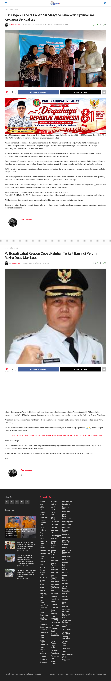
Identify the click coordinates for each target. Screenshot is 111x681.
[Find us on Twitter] (12, 502)
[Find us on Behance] (22, 502)
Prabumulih (66, 556)
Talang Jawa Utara (66, 625)
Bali (41, 510)
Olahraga (54, 628)
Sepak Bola (66, 591)
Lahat (55, 25)
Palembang (55, 656)
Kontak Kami (90, 674)
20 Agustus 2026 (23, 566)
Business (43, 530)
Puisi (64, 565)
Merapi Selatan (53, 546)
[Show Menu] (6, 3)
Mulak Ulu (54, 572)
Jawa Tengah (42, 601)
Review (64, 575)
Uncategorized (67, 654)
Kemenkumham (45, 627)
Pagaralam (55, 650)
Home (6, 10)
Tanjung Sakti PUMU (66, 637)
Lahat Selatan (53, 513)
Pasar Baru (66, 511)
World (64, 657)
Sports (64, 596)
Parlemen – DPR (66, 508)
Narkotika (54, 593)
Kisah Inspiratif (43, 648)
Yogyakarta (66, 660)
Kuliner (53, 504)
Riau (63, 578)
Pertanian (65, 534)
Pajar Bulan (55, 653)
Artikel (42, 507)
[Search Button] (105, 3)
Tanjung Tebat (65, 642)
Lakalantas (55, 522)
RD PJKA (65, 572)
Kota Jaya (43, 662)
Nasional (54, 596)
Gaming (42, 570)
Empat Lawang (42, 546)
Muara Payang (53, 564)
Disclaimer (69, 674)
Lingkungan (55, 530)
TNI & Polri (66, 648)
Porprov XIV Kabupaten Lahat (66, 552)
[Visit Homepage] (55, 3)
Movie (53, 558)
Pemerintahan (67, 524)
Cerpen (42, 533)
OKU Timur (55, 625)
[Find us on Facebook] (7, 502)
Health (42, 585)
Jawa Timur (44, 605)
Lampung (54, 524)
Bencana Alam (43, 523)
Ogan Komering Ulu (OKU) (54, 618)
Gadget (42, 567)
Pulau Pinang (64, 568)
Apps (41, 504)
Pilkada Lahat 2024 (66, 541)
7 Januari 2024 (27, 263)
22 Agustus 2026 (12, 536)
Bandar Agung (42, 513)
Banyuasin (43, 520)
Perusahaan (66, 537)
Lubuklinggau (56, 536)
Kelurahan (43, 624)
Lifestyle (54, 527)
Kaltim (42, 612)
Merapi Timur (53, 551)
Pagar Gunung (53, 646)
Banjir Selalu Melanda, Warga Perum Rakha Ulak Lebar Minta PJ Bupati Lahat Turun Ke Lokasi (57, 435)
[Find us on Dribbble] (27, 502)
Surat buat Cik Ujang (66, 610)
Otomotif (54, 638)
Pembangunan (67, 522)
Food (41, 564)
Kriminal (54, 501)
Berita (42, 527)
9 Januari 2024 (27, 25)
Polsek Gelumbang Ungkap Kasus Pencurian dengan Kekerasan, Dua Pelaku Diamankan (20, 531)
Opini (53, 631)
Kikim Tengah (42, 641)
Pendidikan (66, 527)
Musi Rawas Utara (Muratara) (55, 586)
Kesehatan (48, 25)
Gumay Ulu (43, 577)
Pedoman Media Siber (26, 674)
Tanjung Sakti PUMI (66, 633)
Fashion (42, 559)
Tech (64, 646)
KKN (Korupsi (43, 652)
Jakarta (42, 590)
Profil (64, 559)
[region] (55, 116)
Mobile (53, 555)
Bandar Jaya (44, 517)
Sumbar (65, 607)
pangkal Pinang (54, 662)
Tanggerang (66, 629)
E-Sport (42, 538)
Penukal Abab (65, 531)
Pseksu (65, 562)
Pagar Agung (53, 642)
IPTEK (42, 587)
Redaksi (51, 674)
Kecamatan (44, 615)
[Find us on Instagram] (17, 502)
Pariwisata (66, 504)
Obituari (54, 604)
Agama (42, 501)
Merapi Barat (53, 542)
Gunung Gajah (42, 581)
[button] (7, 116)
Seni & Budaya (65, 587)
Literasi (53, 533)
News (53, 602)
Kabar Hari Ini (14, 10)
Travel (64, 651)
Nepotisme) (55, 599)
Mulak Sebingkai (54, 568)
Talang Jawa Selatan (66, 621)
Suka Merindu (65, 603)
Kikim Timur (44, 644)
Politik (64, 547)
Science (65, 583)
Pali (52, 659)
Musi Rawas (55, 581)
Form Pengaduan (101, 674)
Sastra (64, 581)
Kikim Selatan (42, 636)
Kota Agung (44, 656)
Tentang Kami (79, 674)
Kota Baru (43, 659)
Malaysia (54, 538)
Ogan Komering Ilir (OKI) (54, 611)
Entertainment (45, 550)
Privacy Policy (60, 674)
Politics (65, 545)
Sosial (64, 594)
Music (53, 590)
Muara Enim (55, 560)
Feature (42, 561)
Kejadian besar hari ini (43, 619)
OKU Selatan (55, 623)
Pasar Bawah (64, 515)
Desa (41, 536)
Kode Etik (38, 674)
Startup (65, 599)
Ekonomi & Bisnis (43, 542)
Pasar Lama (66, 519)
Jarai (41, 598)
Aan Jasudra (15, 25)
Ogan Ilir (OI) (55, 607)
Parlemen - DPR (62, 25)
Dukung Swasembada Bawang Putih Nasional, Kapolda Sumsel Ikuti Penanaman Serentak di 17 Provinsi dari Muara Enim (26, 559)
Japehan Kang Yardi (43, 594)
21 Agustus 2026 (23, 551)
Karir (45, 674)
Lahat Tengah (53, 518)
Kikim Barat (44, 632)
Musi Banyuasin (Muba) (54, 577)
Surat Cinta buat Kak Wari (66, 615)
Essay (42, 556)
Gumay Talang (42, 573)
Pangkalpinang (67, 501)
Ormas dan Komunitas (55, 635)
